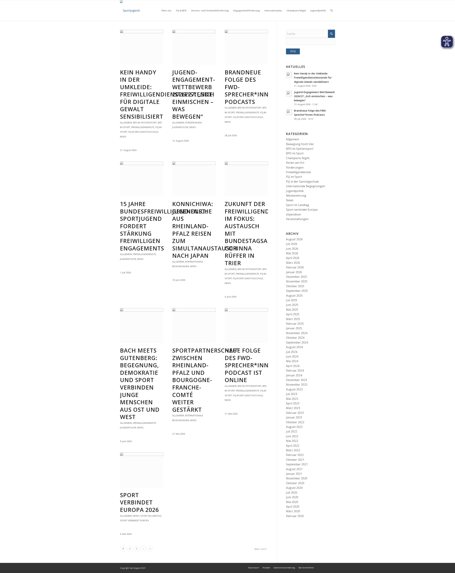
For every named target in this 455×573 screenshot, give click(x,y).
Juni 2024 (292, 356)
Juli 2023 (291, 394)
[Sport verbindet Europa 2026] (141, 470)
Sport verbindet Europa (134, 520)
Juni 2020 (292, 497)
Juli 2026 (291, 244)
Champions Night (297, 158)
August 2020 (294, 488)
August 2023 (294, 389)
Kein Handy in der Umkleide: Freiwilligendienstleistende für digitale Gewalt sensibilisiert (166, 94)
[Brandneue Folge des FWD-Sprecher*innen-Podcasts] (246, 47)
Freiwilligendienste (142, 127)
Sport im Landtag (150, 515)
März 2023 (293, 408)
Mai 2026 (292, 253)
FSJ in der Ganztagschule (143, 131)
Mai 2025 (292, 310)
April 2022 (292, 446)
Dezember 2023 (296, 380)
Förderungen (193, 122)
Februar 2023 (295, 413)
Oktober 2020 (295, 483)
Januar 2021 (294, 474)
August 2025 (294, 296)
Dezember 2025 (296, 277)
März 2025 (293, 319)
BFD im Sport (295, 153)
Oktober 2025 (295, 286)
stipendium (293, 214)
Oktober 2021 (295, 460)
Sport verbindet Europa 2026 (139, 502)
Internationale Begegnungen (305, 186)
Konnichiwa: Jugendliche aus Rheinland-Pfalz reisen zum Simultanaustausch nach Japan (204, 229)
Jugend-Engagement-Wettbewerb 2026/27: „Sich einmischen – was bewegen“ (193, 94)
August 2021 (294, 469)
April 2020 (292, 507)
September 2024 (297, 342)
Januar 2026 (294, 272)
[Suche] (331, 10)
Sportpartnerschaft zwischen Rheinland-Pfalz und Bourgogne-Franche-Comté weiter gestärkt (206, 380)
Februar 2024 (295, 370)
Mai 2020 (292, 502)
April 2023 (292, 403)
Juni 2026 (292, 249)
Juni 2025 (292, 305)
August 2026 (294, 239)
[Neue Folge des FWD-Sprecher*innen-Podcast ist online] (246, 325)
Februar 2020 (295, 516)
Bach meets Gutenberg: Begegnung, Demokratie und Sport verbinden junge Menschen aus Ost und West (140, 384)
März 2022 (293, 450)
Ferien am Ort (295, 163)
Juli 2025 (291, 300)
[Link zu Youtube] (332, 567)
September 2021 (297, 464)
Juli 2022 (291, 431)
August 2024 (294, 347)
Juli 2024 (291, 352)
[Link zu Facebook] (327, 567)
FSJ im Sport (294, 177)
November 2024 (296, 333)
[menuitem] (166, 10)
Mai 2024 (292, 361)
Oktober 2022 (295, 422)
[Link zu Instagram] (321, 567)
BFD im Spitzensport (145, 122)
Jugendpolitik (180, 127)
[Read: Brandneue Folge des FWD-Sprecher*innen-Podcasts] (289, 112)
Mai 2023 (292, 399)
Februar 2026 (295, 267)
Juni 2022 (292, 436)
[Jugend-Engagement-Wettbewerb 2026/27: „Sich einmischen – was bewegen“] (194, 47)
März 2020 (293, 511)
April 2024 (292, 366)
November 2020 (296, 478)
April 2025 (292, 314)
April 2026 (292, 258)
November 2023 (296, 384)
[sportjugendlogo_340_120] (130, 10)
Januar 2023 (294, 417)
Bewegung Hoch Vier (300, 144)
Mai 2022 (292, 441)
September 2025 (297, 291)
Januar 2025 (294, 328)
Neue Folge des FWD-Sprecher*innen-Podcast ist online (252, 365)
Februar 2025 (295, 324)
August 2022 (294, 427)
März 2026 (293, 263)
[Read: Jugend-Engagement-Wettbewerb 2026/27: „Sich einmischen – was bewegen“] (289, 93)
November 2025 (296, 281)
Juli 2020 (291, 492)
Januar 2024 (294, 375)
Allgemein (126, 122)
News (123, 136)
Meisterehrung (296, 196)
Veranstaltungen (297, 219)
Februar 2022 (295, 455)
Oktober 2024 (295, 338)
